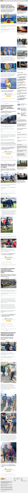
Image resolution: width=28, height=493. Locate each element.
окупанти (11, 157)
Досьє (17, 479)
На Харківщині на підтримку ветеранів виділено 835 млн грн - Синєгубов (21, 85)
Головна (2, 103)
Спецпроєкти (19, 144)
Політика (19, 132)
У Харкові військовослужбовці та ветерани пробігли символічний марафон (22, 91)
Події (5, 266)
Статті (18, 37)
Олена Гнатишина (7, 13)
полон (11, 324)
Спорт (6, 162)
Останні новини (20, 72)
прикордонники (10, 323)
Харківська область (5, 98)
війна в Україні (3, 156)
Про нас (22, 479)
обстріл (9, 156)
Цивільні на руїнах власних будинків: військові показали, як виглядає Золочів (21, 80)
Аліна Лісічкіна (6, 172)
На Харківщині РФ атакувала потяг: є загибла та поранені (22, 77)
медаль (10, 98)
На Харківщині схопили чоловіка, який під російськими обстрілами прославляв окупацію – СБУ (8, 148)
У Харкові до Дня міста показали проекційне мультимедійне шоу (22, 88)
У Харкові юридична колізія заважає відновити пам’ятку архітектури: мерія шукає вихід (21, 96)
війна (6, 156)
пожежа (12, 156)
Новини (4, 103)
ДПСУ (2, 327)
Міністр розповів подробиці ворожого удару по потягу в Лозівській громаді (22, 75)
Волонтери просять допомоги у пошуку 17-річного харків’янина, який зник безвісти (22, 93)
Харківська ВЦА (3, 323)
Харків (4, 327)
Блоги (18, 101)
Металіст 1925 (13, 187)
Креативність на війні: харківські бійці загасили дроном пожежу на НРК (21, 82)
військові (8, 324)
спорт (1, 98)
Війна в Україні (7, 103)
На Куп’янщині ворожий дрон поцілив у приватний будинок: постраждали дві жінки (22, 99)
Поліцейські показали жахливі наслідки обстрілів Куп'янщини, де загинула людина (8, 465)
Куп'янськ (2, 157)
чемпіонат (13, 98)
